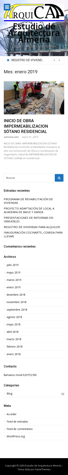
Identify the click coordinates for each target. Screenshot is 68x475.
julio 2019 (13, 265)
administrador (11, 137)
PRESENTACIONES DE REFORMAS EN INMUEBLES (28, 219)
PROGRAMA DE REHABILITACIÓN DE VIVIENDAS (28, 201)
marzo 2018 (14, 339)
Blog (9, 393)
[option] (36, 60)
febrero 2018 (14, 346)
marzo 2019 (14, 280)
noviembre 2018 (16, 302)
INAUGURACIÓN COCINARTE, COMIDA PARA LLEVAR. (33, 234)
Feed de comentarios (20, 429)
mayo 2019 (13, 272)
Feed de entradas (17, 421)
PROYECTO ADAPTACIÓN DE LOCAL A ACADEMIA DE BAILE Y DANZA (29, 210)
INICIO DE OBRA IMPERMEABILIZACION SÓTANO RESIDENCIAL (26, 126)
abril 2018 (13, 332)
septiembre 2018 (17, 309)
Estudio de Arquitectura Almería (34, 32)
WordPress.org (16, 436)
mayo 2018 (13, 324)
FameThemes (43, 469)
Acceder (11, 414)
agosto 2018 (14, 317)
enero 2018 (14, 354)
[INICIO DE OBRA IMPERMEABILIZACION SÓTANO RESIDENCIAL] (34, 97)
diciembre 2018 (16, 294)
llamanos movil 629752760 (20, 375)
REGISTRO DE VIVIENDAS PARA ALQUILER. (32, 227)
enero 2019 (14, 287)
